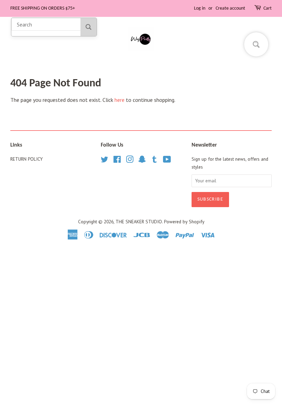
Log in (199, 8)
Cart (267, 8)
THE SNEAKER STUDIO (139, 221)
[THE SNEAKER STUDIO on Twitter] (104, 161)
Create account (230, 8)
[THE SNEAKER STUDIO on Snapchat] (142, 161)
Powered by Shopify (184, 221)
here (119, 99)
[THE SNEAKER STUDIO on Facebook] (117, 161)
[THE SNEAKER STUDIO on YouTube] (167, 161)
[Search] (88, 27)
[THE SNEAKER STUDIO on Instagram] (129, 161)
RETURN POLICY (26, 159)
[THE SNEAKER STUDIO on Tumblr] (154, 161)
